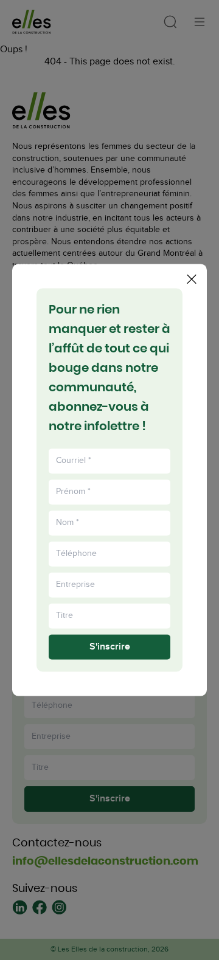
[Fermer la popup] (191, 279)
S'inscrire (109, 647)
